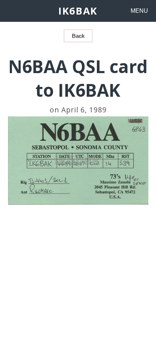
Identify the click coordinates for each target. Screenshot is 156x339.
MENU (139, 11)
